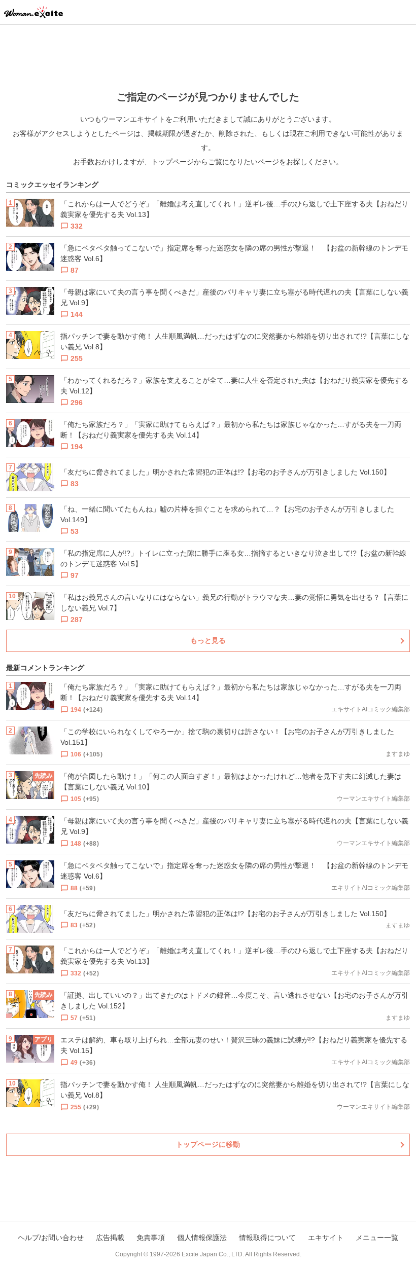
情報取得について (267, 1237)
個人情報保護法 (202, 1237)
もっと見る (208, 640)
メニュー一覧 (377, 1237)
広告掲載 (110, 1237)
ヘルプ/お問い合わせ (51, 1237)
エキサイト (325, 1237)
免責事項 (150, 1237)
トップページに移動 (208, 1144)
